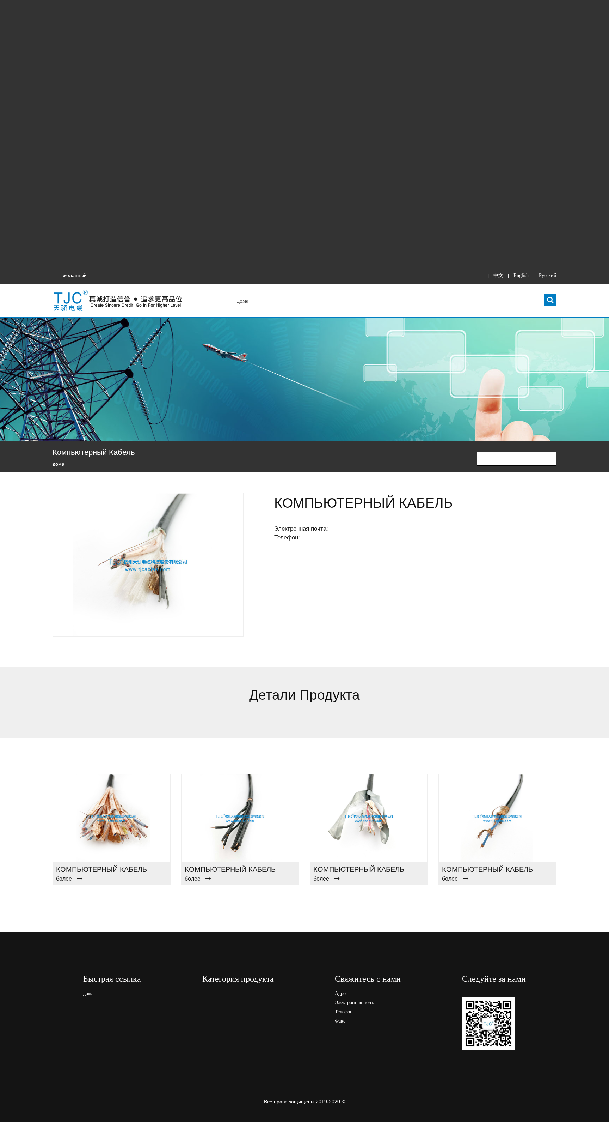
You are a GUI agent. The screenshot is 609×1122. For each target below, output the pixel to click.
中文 (498, 275)
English (521, 275)
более (64, 879)
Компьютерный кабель (101, 869)
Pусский (547, 275)
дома (242, 301)
